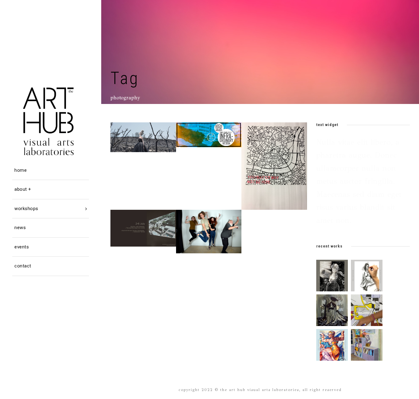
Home (20, 170)
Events (21, 247)
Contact (22, 266)
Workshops (26, 208)
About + (22, 189)
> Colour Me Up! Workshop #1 (276, 153)
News (20, 227)
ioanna (150, 132)
